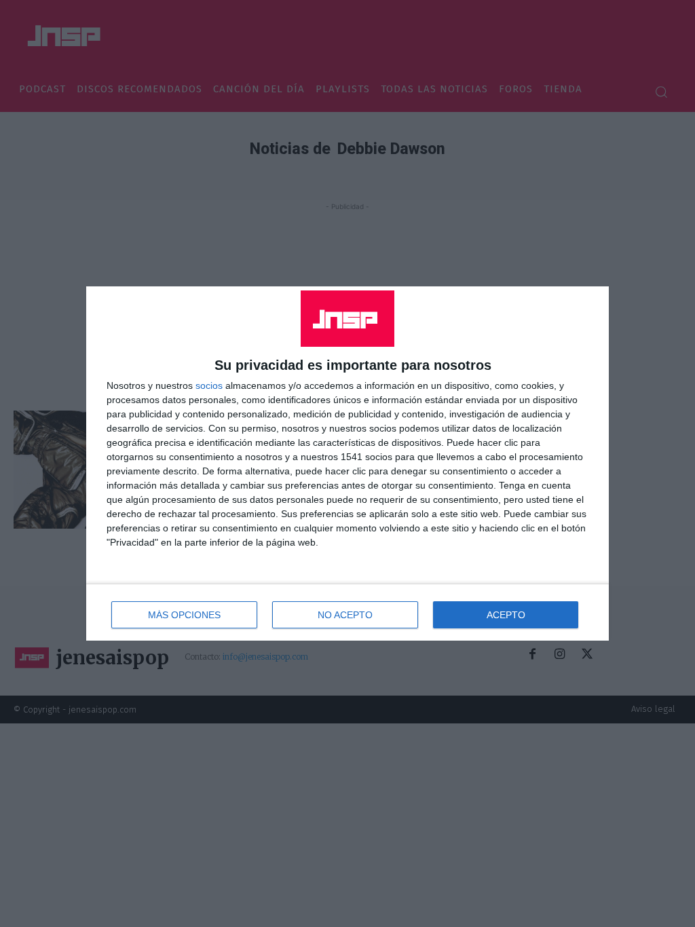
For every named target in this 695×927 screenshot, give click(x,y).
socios (209, 385)
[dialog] (347, 463)
